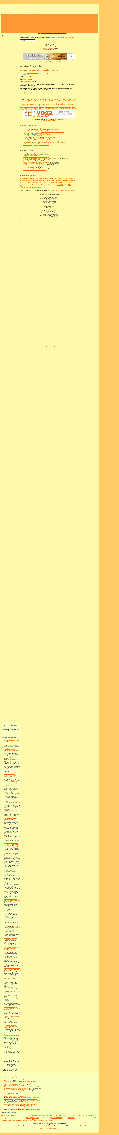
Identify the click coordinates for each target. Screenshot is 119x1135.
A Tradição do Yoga (43, 99)
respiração (36, 184)
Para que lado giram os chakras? (12, 802)
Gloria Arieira (46, 180)
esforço (45, 101)
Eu (56, 101)
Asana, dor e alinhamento (10, 978)
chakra (38, 100)
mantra (24, 182)
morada (60, 104)
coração (55, 100)
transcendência (23, 109)
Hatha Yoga (48, 103)
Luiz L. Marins (27, 138)
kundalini (43, 104)
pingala (55, 105)
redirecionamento (29, 107)
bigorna (63, 99)
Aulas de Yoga (43, 1128)
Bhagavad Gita (53, 178)
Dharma (29, 180)
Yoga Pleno (6, 7)
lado (47, 104)
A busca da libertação (28, 167)
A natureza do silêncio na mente (31, 154)
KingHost (85, 1125)
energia (36, 101)
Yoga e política (42, 128)
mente (37, 182)
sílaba (52, 107)
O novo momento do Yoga (40, 133)
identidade (65, 103)
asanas (32, 178)
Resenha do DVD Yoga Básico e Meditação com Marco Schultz (11, 854)
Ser (43, 184)
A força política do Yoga (29, 153)
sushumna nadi (69, 108)
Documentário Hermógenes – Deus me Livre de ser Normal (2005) (11, 1026)
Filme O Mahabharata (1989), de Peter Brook (45, 130)
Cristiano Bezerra (27, 130)
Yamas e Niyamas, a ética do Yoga (50, 129)
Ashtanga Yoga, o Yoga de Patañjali (42, 139)
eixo (33, 101)
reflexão (31, 184)
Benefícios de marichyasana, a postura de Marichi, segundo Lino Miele (40, 158)
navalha (26, 105)
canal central (28, 100)
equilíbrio (41, 101)
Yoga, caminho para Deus (10, 882)
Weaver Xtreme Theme (7, 1131)
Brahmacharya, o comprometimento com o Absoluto (36, 162)
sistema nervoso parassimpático (35, 108)
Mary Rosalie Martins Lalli (30, 128)
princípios (65, 105)
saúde (40, 184)
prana (61, 105)
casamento (34, 100)
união (29, 109)
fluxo (64, 101)
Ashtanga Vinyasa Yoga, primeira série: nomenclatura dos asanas (11, 750)
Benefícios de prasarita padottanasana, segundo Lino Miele (11, 989)
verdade (65, 184)
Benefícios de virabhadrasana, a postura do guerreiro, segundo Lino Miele (12, 929)
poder (63, 182)
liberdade (73, 180)
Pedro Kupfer (56, 182)
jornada (30, 104)
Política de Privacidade (19, 1131)
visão (72, 184)
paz (50, 182)
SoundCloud (48, 185)
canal (75, 99)
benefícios (47, 178)
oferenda (38, 105)
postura (66, 182)
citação (42, 100)
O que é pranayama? (9, 863)
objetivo (30, 105)
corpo (59, 100)
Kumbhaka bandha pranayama (12, 910)
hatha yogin (54, 103)
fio (62, 101)
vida (69, 185)
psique (69, 105)
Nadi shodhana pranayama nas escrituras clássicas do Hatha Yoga (50, 142)
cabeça (67, 99)
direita (28, 101)
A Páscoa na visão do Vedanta (11, 1016)
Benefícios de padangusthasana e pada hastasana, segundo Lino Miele (12, 969)
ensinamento (34, 180)
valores (54, 184)
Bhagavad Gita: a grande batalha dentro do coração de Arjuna (11, 873)
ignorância (70, 103)
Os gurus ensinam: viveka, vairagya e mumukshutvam (11, 1045)
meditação (30, 182)
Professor (46, 48)
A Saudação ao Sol (8, 810)
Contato (48, 1128)
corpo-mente (64, 100)
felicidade (39, 180)
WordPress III (79, 1125)
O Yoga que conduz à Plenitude (41, 145)
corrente (69, 100)
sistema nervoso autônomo (65, 107)
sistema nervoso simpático (49, 108)
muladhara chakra (72, 104)
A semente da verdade (9, 826)
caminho (71, 99)
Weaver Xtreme (60, 1125)
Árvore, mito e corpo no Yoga (11, 998)
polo (58, 105)
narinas (21, 105)
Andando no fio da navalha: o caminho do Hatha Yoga (40, 70)
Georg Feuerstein (27, 81)
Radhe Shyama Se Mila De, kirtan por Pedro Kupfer (36, 157)
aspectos (56, 99)
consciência (68, 178)
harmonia (43, 103)
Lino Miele (20, 1117)
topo (75, 108)
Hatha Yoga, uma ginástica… (11, 919)
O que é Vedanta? (8, 891)
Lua (49, 104)
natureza (41, 182)
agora (50, 99)
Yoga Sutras (28, 187)
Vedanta (60, 185)
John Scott (68, 180)
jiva (27, 104)
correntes (74, 100)
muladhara (64, 104)
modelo (56, 104)
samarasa (36, 107)
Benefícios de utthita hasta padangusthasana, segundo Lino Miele (12, 900)
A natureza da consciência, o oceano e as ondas (34, 170)
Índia (39, 187)
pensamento (43, 105)
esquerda (50, 101)
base (60, 99)
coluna (46, 100)
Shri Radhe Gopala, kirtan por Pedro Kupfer (34, 164)
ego (31, 101)
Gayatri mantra (72, 101)
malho (52, 104)
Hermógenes (62, 180)
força (67, 101)
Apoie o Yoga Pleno (51, 33)
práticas (22, 185)
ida (59, 103)
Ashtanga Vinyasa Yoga (40, 178)
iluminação (22, 104)
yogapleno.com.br (15, 1125)
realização (22, 107)
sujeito (58, 108)
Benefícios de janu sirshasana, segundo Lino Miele (35, 166)
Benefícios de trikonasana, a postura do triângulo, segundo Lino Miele (11, 844)
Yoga (32, 109)
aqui (53, 99)
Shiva (49, 107)
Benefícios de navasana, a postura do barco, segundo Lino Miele (12, 1008)
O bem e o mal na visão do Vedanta (32, 159)
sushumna (63, 108)
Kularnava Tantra (36, 104)
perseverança (50, 105)
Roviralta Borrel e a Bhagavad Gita (41, 138)
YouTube (34, 187)
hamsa (39, 103)
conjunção (51, 100)
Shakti (46, 107)
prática (71, 182)
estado (54, 101)
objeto (34, 105)
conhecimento (61, 178)
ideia (61, 103)
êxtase (59, 101)
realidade (74, 105)
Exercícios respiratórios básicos (11, 740)
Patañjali (46, 182)
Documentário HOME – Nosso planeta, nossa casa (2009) (37, 163)
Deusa (24, 101)
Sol (56, 108)
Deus (21, 101)
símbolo (56, 107)
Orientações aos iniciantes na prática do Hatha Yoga (11, 773)
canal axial (22, 100)
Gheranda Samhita (33, 103)
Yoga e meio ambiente (28, 161)
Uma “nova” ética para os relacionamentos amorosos (10, 958)
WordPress (48, 1125)
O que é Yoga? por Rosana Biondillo (32, 168)
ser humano (41, 107)
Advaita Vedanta (25, 178)
